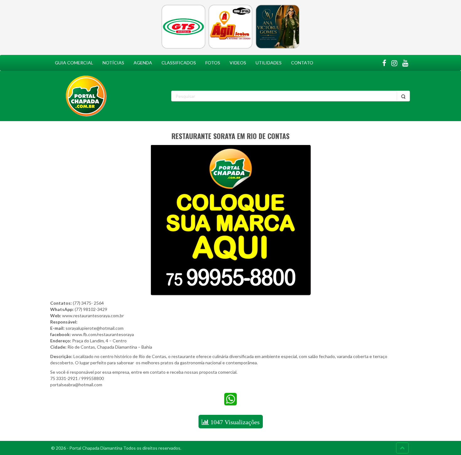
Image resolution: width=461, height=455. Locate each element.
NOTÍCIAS (113, 62)
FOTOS (212, 62)
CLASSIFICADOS (179, 62)
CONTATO (302, 62)
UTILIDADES (269, 62)
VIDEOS (238, 62)
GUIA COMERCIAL (74, 62)
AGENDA (143, 62)
